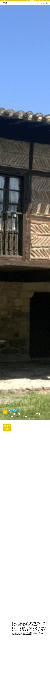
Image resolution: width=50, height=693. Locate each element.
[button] (38, 3)
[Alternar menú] (47, 3)
